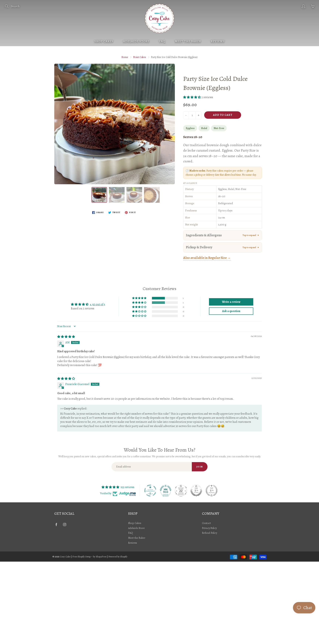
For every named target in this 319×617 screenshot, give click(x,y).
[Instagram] (64, 524)
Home (124, 57)
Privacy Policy (209, 528)
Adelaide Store (136, 42)
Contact (206, 523)
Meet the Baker (188, 42)
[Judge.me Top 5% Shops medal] (196, 490)
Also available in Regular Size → (207, 257)
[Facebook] (56, 524)
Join (199, 466)
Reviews (218, 42)
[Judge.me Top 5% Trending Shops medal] (211, 490)
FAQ (162, 42)
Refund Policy (209, 533)
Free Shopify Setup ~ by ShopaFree (89, 556)
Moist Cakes (139, 57)
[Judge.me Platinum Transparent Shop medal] (150, 490)
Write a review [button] (231, 302)
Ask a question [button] (231, 311)
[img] (66, 337)
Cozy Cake (65, 556)
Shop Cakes (103, 42)
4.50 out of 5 (97, 304)
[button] (192, 97)
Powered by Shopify (117, 556)
